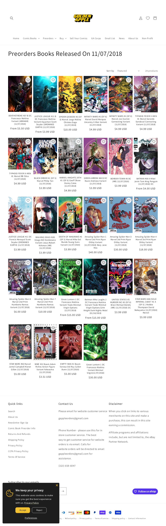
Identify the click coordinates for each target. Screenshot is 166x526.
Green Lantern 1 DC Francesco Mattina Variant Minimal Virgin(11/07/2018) (95, 368)
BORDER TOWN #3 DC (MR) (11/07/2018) (121, 180)
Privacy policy (86, 518)
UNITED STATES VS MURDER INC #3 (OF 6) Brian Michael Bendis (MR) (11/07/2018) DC (120, 303)
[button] (11, 18)
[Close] (57, 485)
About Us (13, 416)
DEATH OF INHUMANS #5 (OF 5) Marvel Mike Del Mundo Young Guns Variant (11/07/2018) (70, 240)
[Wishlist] (147, 18)
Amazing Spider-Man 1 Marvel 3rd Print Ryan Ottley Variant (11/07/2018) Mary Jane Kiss (95, 242)
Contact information (137, 518)
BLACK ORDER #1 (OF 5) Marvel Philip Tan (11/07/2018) (45, 181)
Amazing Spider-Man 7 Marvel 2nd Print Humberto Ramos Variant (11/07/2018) (45, 303)
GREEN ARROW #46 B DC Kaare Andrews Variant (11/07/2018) (95, 181)
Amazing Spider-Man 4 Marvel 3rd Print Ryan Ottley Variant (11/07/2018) (146, 240)
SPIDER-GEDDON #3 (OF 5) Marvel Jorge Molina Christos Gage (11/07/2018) (70, 121)
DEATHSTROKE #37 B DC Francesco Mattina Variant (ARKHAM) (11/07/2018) (20, 119)
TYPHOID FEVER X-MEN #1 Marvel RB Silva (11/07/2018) (20, 176)
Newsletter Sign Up (18, 422)
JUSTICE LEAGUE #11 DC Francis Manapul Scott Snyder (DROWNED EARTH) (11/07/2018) (20, 240)
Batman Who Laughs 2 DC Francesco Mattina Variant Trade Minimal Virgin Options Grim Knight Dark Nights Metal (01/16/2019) (95, 306)
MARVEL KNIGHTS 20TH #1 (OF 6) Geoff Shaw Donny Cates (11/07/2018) (70, 181)
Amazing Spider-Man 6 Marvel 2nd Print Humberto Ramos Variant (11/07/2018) (20, 303)
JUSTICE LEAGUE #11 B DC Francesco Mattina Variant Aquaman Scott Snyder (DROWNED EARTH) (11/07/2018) (45, 122)
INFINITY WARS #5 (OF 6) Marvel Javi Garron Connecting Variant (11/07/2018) (120, 120)
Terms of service (101, 518)
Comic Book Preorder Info (21, 428)
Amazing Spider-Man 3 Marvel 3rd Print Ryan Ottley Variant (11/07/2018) (120, 240)
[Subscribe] (62, 491)
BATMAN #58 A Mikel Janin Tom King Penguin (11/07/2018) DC (146, 181)
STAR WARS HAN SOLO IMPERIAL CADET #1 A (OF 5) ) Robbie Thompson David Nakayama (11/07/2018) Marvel (146, 306)
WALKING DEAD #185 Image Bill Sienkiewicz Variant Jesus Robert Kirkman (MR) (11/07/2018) (45, 243)
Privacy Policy (15, 445)
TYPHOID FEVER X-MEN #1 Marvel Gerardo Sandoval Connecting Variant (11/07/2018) (146, 120)
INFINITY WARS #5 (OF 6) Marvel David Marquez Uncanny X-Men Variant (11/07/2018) (95, 120)
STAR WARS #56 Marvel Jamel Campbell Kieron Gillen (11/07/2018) (20, 367)
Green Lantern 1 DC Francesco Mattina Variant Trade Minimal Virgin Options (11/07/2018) (70, 305)
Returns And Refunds (19, 434)
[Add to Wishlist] (28, 80)
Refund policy (71, 518)
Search (11, 411)
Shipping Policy (16, 439)
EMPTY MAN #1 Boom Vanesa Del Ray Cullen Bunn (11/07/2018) (70, 367)
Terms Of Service (16, 456)
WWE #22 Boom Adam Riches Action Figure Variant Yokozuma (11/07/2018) (45, 368)
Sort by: (110, 70)
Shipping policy (118, 518)
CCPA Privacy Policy (18, 451)
